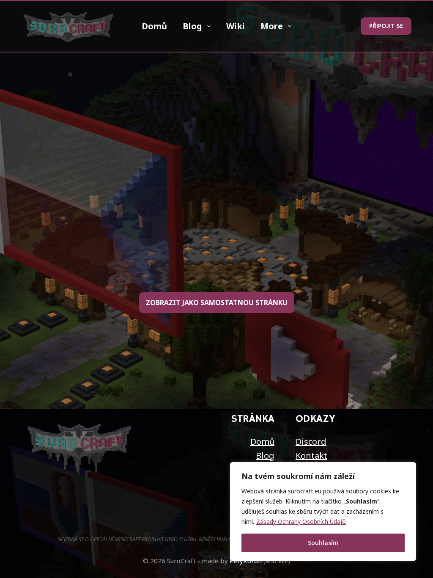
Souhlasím (323, 543)
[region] (323, 511)
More (271, 26)
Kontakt (311, 455)
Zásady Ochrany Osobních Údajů (301, 521)
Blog (192, 26)
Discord (311, 441)
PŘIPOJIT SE (386, 26)
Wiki (235, 26)
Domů (154, 26)
